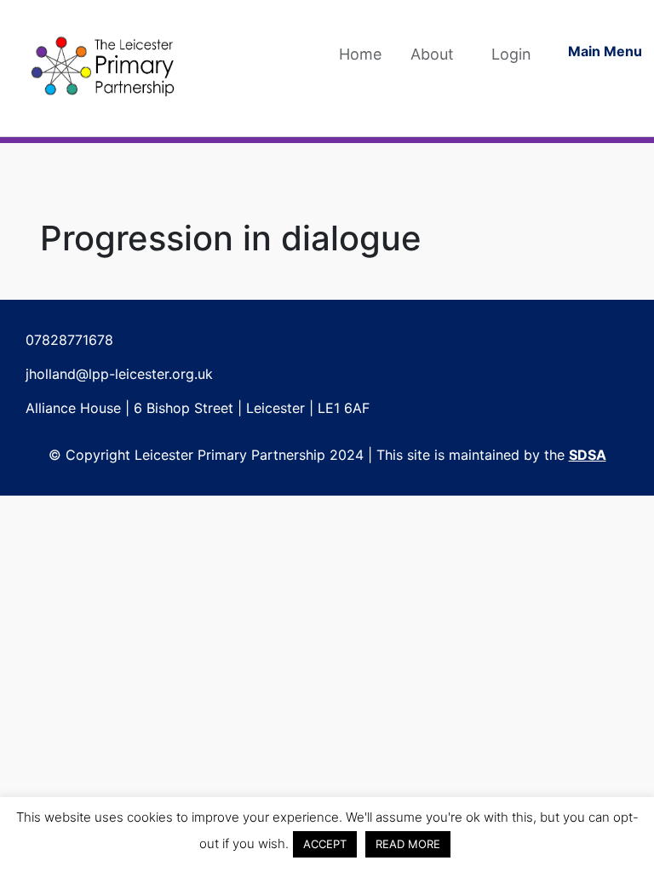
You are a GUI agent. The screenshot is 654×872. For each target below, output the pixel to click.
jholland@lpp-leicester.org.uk (119, 373)
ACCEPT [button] (325, 844)
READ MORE (408, 844)
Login (511, 54)
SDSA (587, 454)
